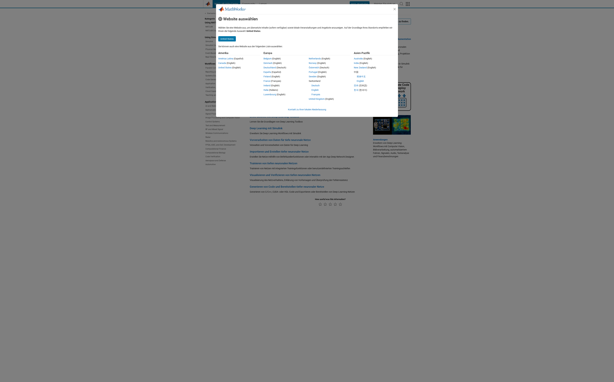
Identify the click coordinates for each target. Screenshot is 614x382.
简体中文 (361, 76)
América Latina (225, 58)
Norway (313, 63)
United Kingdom (317, 99)
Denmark (268, 63)
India (356, 63)
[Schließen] (394, 9)
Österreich (314, 67)
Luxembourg (270, 94)
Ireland (267, 85)
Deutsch (315, 85)
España (267, 72)
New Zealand (360, 67)
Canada (222, 63)
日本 (356, 85)
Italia (266, 90)
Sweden (313, 76)
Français (315, 94)
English (315, 90)
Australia (358, 58)
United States (225, 67)
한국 (356, 90)
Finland (267, 76)
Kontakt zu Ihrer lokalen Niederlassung (307, 109)
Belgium (268, 58)
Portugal (313, 72)
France (267, 81)
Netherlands (315, 58)
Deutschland (270, 67)
